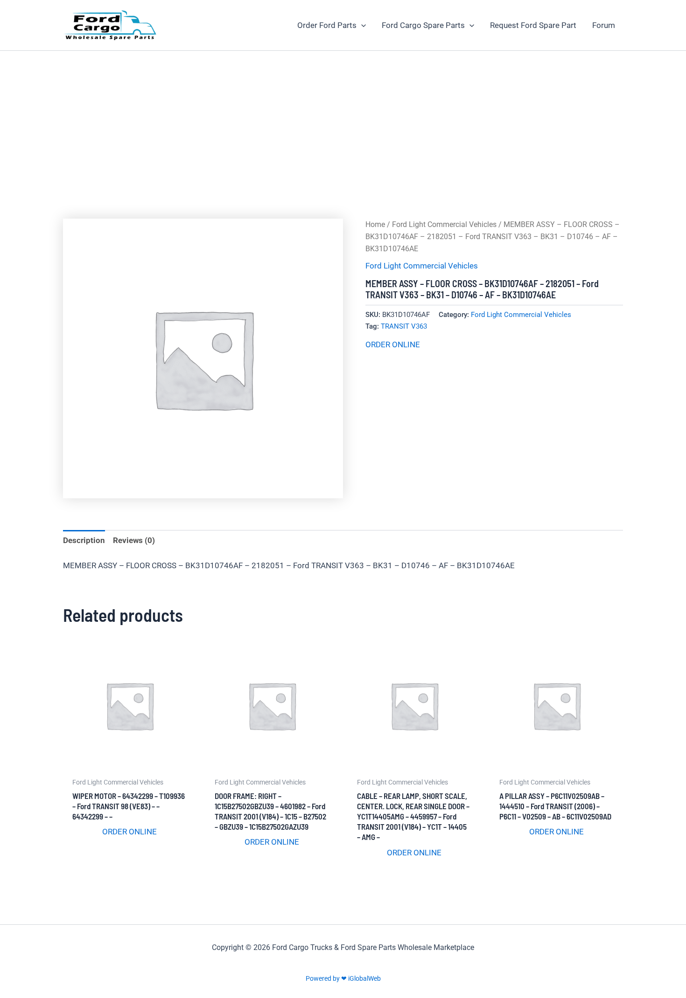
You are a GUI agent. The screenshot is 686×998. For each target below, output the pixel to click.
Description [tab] (84, 540)
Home (375, 224)
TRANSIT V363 (404, 326)
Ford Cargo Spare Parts (423, 25)
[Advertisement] (343, 120)
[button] (361, 25)
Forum (603, 25)
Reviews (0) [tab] (134, 540)
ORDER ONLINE (392, 344)
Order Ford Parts (327, 25)
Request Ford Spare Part (533, 25)
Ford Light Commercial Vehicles (444, 224)
